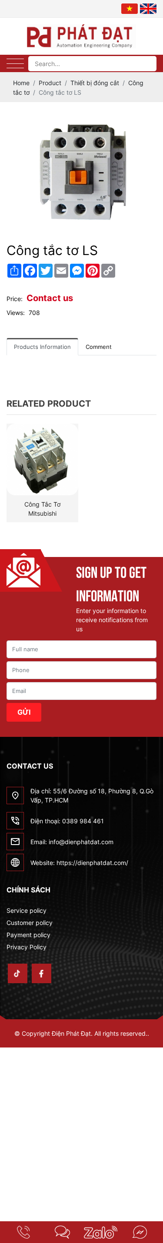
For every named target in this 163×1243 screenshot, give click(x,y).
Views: (16, 312)
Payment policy (28, 934)
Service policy (27, 910)
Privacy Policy (27, 947)
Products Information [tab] (42, 346)
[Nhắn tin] (62, 1232)
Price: (15, 298)
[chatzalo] (101, 1232)
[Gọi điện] (23, 1232)
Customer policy (30, 922)
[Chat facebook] (139, 1232)
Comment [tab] (99, 346)
